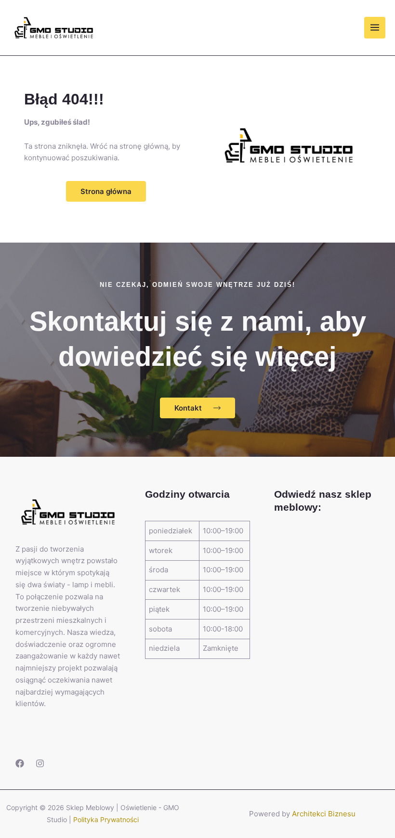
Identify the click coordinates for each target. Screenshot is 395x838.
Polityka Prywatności (106, 819)
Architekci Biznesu (324, 813)
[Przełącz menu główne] (375, 28)
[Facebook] (19, 763)
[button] (106, 191)
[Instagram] (40, 763)
